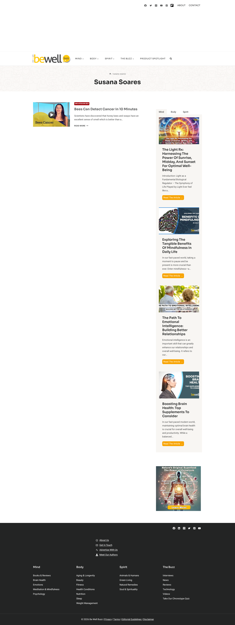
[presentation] (51, 114)
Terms (116, 619)
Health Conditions (85, 589)
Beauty (79, 580)
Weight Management (87, 603)
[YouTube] (161, 5)
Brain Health (39, 580)
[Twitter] (151, 5)
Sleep (79, 598)
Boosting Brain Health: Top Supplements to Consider (175, 410)
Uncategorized (82, 103)
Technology (169, 589)
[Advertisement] (117, 31)
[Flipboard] (172, 5)
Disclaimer (148, 619)
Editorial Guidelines (132, 619)
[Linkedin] (179, 528)
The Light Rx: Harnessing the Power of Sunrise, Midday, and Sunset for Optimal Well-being (178, 160)
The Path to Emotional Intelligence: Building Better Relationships (175, 326)
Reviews (167, 584)
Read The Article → (173, 198)
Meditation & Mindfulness (46, 589)
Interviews (168, 575)
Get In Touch (105, 545)
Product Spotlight (153, 58)
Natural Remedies (129, 584)
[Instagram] (156, 5)
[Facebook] (145, 5)
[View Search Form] (171, 58)
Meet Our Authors (108, 554)
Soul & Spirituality (128, 589)
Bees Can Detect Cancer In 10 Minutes (105, 109)
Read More (81, 125)
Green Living (126, 580)
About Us (104, 540)
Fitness (80, 584)
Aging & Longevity (85, 575)
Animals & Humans (129, 575)
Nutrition (80, 594)
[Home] (110, 73)
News (166, 580)
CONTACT (194, 5)
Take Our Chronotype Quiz (176, 598)
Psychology (39, 594)
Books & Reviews (42, 575)
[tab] (161, 112)
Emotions (38, 584)
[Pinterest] (166, 5)
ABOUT (181, 5)
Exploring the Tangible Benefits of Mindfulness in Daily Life (177, 246)
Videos (166, 594)
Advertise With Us (108, 550)
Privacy (108, 619)
